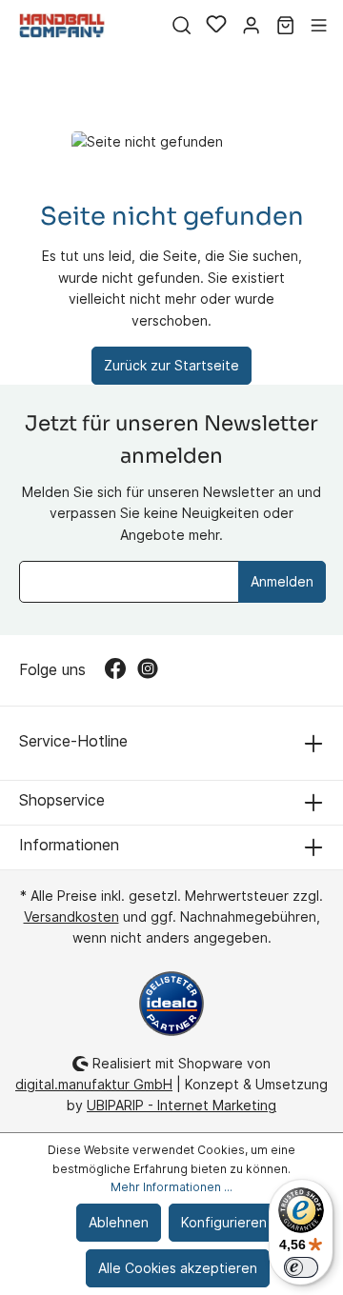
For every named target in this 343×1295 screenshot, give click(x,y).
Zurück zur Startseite (171, 365)
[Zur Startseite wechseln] (62, 25)
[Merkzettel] (216, 26)
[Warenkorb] (285, 26)
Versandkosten (71, 916)
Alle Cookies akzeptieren (177, 1268)
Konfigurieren (224, 1222)
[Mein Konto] (251, 26)
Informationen (69, 844)
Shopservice (62, 799)
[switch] (301, 1267)
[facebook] (121, 670)
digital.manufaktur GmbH (93, 1084)
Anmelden (282, 581)
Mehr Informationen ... (171, 1187)
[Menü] (318, 26)
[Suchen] (181, 26)
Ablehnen (119, 1222)
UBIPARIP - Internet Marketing (181, 1105)
